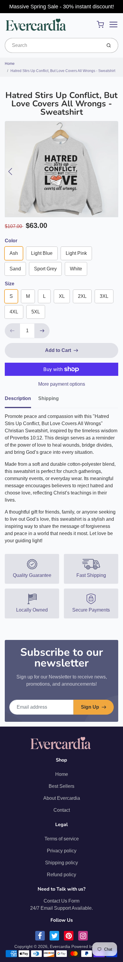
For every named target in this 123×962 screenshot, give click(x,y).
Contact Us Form (61, 900)
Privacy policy (61, 850)
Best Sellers (61, 786)
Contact (61, 810)
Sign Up (90, 707)
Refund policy (61, 874)
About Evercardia (61, 798)
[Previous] (10, 171)
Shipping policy (61, 862)
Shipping (48, 398)
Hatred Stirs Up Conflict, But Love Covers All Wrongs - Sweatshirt (62, 71)
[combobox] (53, 45)
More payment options (61, 384)
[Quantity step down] (12, 330)
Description (18, 398)
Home (10, 64)
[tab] (21, 400)
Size (9, 283)
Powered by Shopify (90, 946)
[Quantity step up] (42, 330)
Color (11, 240)
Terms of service (61, 838)
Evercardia (60, 946)
